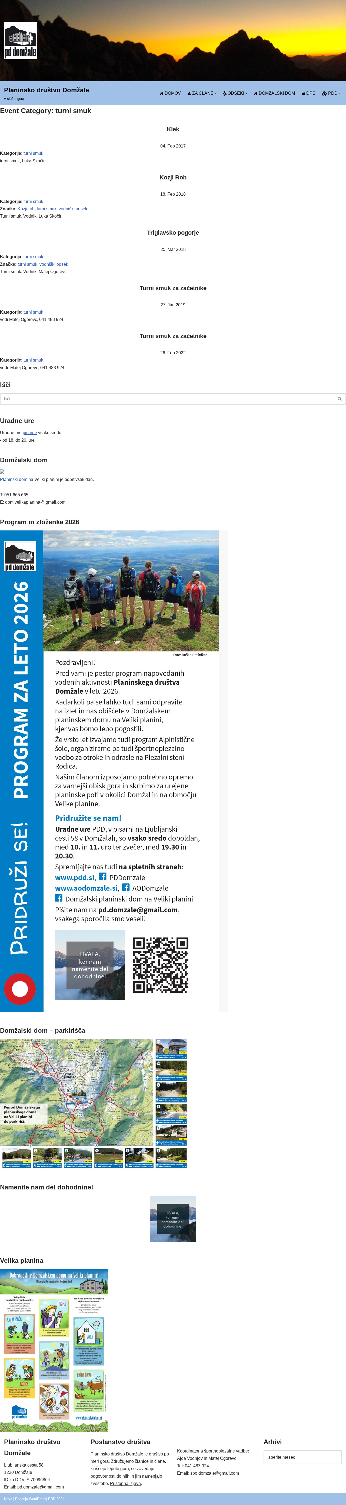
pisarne (30, 432)
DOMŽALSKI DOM (277, 93)
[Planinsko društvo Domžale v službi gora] (20, 40)
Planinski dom (13, 479)
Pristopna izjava (125, 1483)
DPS (310, 93)
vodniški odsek (73, 208)
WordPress (37, 1499)
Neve (8, 1499)
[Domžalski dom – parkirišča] (94, 1167)
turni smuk (33, 153)
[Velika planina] (54, 1430)
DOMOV (173, 93)
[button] (216, 93)
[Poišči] (340, 399)
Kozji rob (26, 208)
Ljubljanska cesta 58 (24, 1465)
